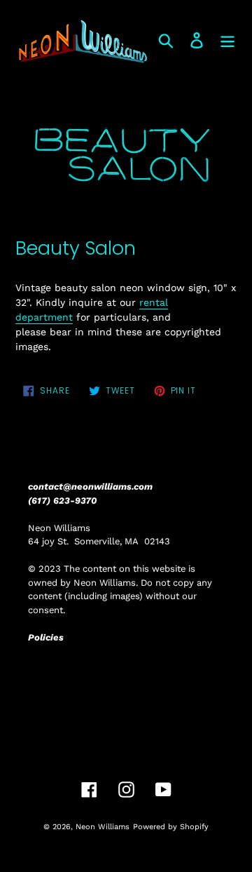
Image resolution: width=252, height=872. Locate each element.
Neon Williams (103, 826)
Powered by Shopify (171, 826)
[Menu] (227, 40)
